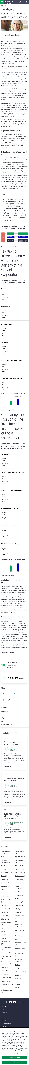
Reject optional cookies (14, 1057)
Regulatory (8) (19, 895)
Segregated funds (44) (20, 916)
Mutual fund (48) (19, 869)
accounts (21, 158)
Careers (3, 1009)
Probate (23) (18, 891)
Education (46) (5, 919)
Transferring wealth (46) (20, 949)
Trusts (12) (18, 965)
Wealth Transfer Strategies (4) (19, 983)
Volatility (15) (18, 975)
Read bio (11, 667)
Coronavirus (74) (5, 893)
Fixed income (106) (6, 953)
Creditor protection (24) (6, 901)
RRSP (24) (18, 912)
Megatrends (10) (19, 865)
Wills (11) (17, 987)
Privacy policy (5, 1018)
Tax (2, 721)
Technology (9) (19, 935)
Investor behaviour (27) (20, 852)
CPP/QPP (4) (4, 896)
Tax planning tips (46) (19, 931)
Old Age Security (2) (20, 876)
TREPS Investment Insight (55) (20, 960)
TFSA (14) (17, 939)
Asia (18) (3, 869)
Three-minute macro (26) (20, 943)
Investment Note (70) (7, 984)
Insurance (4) (4, 974)
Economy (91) (4, 915)
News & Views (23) (20, 872)
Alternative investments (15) (5, 861)
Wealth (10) (18, 978)
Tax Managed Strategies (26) (19, 925)
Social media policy (6, 1023)
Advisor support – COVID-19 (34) (6, 852)
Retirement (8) (19, 902)
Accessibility (5, 1020)
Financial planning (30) (6, 948)
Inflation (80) (4, 971)
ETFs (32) (3, 935)
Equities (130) (5, 928)
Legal (3, 1015)
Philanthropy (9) (19, 882)
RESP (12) (17, 898)
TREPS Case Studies (6, 724)
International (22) (6, 981)
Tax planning (4, 711)
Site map (4, 1026)
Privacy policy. (21, 1050)
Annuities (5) (4, 865)
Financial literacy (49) (5, 943)
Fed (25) (3, 938)
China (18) (4, 889)
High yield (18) (5, 967)
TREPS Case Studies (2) (20, 955)
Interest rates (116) (6, 977)
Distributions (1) (5, 909)
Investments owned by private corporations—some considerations (12, 816)
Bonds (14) (4, 876)
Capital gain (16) (5, 882)
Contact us (4, 1012)
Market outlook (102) (20, 856)
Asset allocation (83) (6, 872)
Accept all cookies (14, 1062)
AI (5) (2, 856)
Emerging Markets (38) (6, 923)
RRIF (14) (17, 909)
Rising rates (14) (19, 905)
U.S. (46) (17, 968)
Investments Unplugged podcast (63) (6, 990)
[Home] (2, 2)
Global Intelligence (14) (6, 957)
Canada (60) (4, 879)
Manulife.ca (4, 1006)
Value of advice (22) (20, 971)
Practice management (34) (20, 887)
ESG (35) (3, 931)
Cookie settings (14, 1053)
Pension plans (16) (20, 879)
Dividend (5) (4, 912)
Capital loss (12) (5, 886)
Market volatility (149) (19, 861)
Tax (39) (17, 921)
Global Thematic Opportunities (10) (6, 963)
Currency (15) (4, 905)
